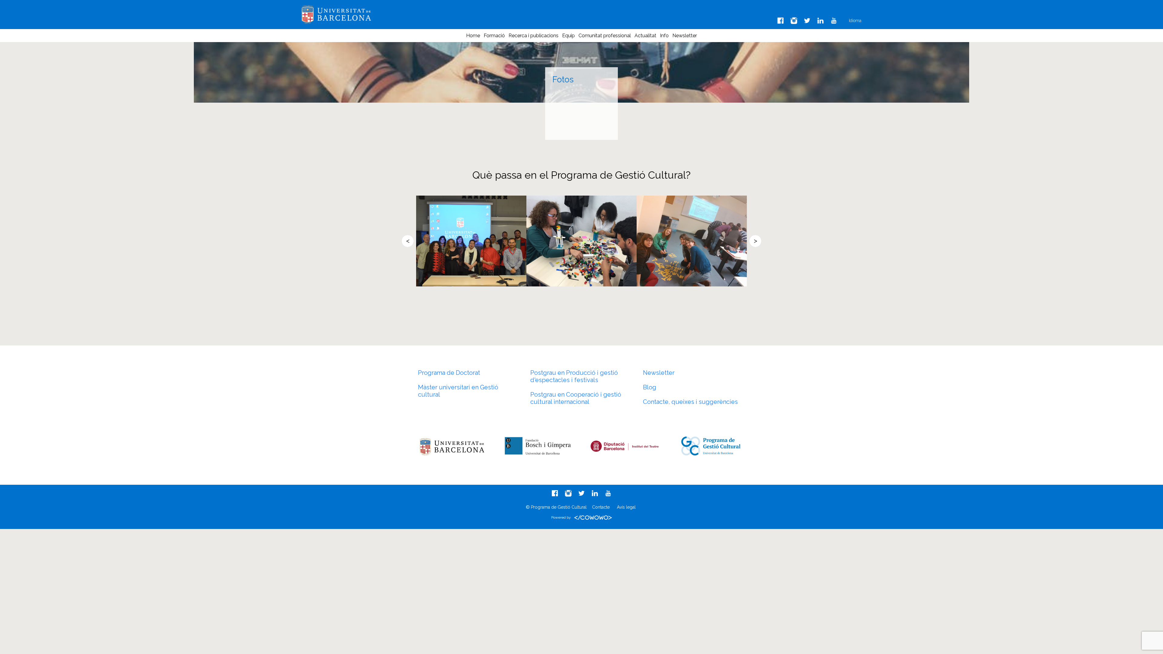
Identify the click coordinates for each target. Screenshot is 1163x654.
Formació (494, 35)
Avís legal (626, 507)
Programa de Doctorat (449, 372)
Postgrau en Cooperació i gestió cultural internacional (575, 398)
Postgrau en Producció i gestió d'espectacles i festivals (574, 376)
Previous (408, 241)
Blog (649, 387)
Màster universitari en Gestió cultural (458, 391)
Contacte (601, 507)
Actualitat (645, 35)
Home (473, 35)
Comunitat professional (604, 35)
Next (755, 241)
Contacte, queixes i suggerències (690, 401)
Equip (568, 35)
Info (664, 35)
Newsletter (684, 35)
